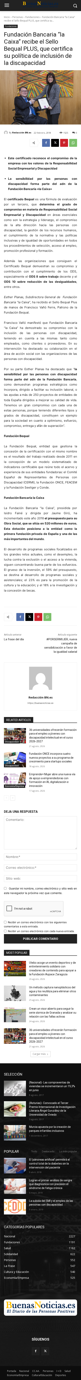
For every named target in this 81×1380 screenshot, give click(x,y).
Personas (17, 17)
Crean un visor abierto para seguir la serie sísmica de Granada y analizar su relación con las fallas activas (52, 1012)
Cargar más (39, 1054)
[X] (55, 143)
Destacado (48, 1151)
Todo (34, 1151)
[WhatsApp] (73, 143)
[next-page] (12, 797)
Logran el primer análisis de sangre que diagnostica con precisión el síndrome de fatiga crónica (50, 1184)
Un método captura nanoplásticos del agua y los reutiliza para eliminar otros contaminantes (52, 991)
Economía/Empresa (14, 786)
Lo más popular (68, 1151)
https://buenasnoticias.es (40, 703)
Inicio (7, 17)
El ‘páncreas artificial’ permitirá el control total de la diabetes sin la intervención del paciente (49, 1163)
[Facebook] (46, 143)
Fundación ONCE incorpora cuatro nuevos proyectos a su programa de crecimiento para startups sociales (51, 757)
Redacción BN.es (21, 132)
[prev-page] (6, 797)
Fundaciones (32, 17)
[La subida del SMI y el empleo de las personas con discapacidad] (15, 1206)
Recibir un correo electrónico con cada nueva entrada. (41, 931)
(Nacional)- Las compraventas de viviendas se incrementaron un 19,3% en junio (52, 1086)
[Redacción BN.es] (6, 133)
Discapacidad (12, 741)
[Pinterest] (64, 143)
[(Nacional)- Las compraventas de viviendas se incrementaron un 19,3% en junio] (15, 1088)
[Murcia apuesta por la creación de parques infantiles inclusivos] (15, 1132)
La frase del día (14, 639)
